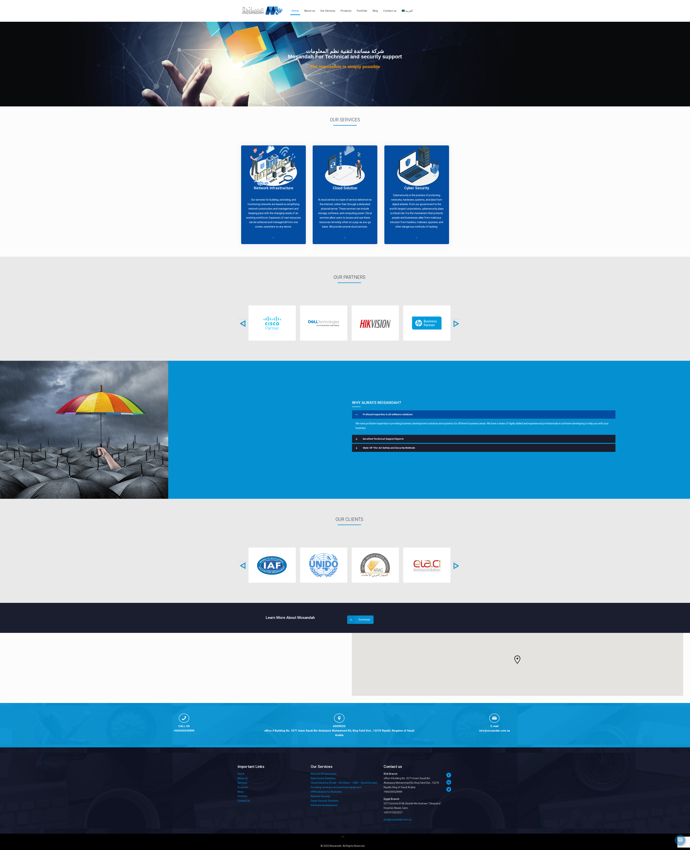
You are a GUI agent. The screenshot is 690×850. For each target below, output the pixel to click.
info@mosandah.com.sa (494, 730)
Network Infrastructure (324, 773)
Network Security (320, 796)
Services (242, 782)
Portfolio (242, 796)
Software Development (324, 805)
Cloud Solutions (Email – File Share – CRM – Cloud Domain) (344, 782)
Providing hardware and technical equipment (336, 787)
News (241, 791)
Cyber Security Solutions (324, 800)
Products (243, 787)
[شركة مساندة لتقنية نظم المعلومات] (262, 11)
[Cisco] (272, 323)
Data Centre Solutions (323, 778)
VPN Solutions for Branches (326, 791)
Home (241, 773)
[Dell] (324, 323)
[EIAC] (427, 565)
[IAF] (272, 565)
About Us (243, 778)
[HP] (427, 323)
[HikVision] (375, 323)
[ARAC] (375, 565)
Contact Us (244, 800)
